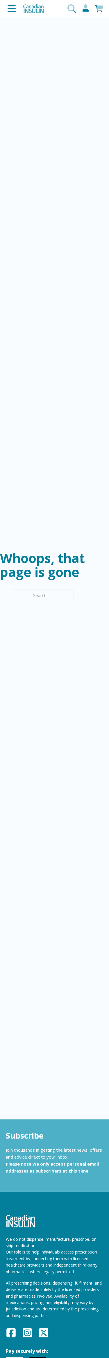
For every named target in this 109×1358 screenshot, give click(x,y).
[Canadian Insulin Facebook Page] (11, 1334)
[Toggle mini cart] (99, 9)
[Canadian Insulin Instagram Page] (27, 1334)
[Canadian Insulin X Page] (43, 1334)
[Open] (11, 9)
